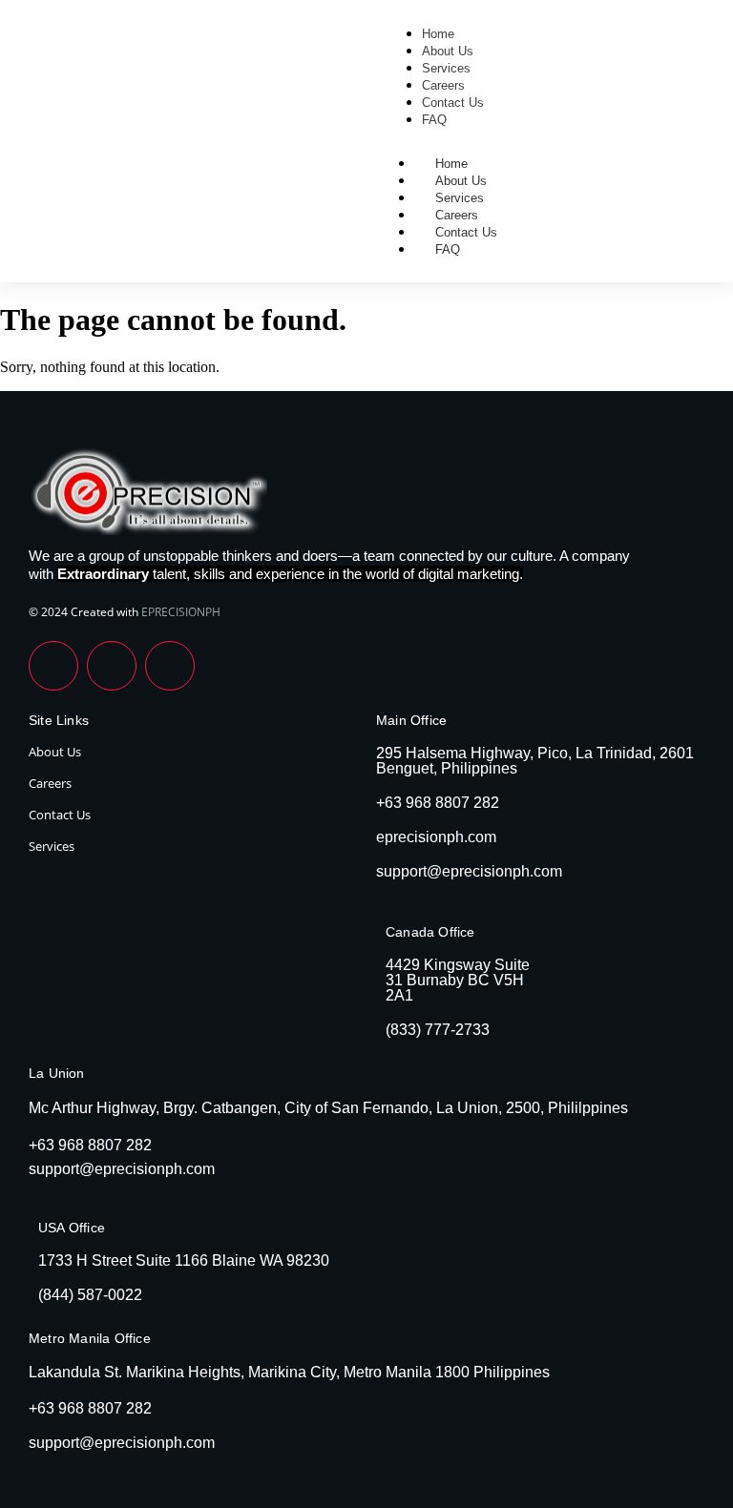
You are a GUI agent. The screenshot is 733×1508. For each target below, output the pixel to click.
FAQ (447, 249)
